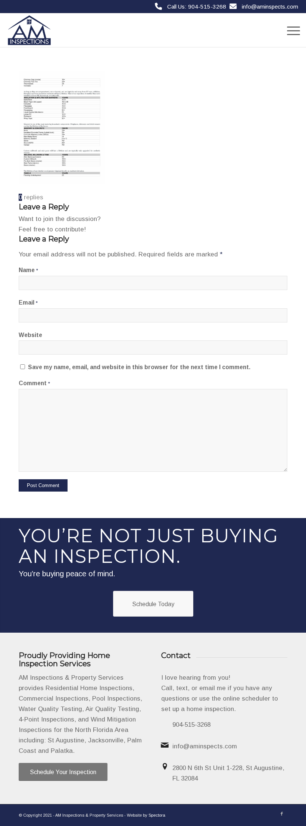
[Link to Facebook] (281, 813)
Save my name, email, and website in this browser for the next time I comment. (139, 367)
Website (30, 335)
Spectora (157, 815)
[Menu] (290, 30)
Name (28, 270)
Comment (34, 383)
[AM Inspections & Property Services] (29, 30)
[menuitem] (290, 30)
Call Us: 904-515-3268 (196, 6)
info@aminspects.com (270, 6)
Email (28, 302)
